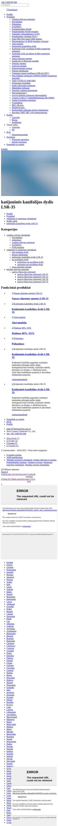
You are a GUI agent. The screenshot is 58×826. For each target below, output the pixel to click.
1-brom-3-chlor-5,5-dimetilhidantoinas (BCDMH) (33, 98)
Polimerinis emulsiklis (21, 83)
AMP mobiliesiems (14, 457)
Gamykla (16, 117)
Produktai (10, 17)
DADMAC (17, 26)
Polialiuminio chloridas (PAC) (24, 36)
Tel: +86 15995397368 (16, 434)
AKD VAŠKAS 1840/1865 (24, 80)
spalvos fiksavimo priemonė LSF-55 (32, 282)
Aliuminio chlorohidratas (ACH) (26, 34)
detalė (24, 379)
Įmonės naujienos (19, 142)
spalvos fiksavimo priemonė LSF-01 (32, 274)
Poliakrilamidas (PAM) (21, 29)
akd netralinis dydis (20, 252)
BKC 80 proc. (18, 105)
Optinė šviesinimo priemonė (24, 100)
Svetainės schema (13, 455)
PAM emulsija (18, 247)
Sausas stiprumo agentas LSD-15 (30, 298)
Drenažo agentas (19, 63)
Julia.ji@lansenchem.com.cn (18, 429)
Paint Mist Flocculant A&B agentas (27, 39)
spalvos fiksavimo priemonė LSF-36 (32, 279)
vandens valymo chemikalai (18, 235)
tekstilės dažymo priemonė (17, 269)
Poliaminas (16, 24)
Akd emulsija (17, 44)
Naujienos (10, 137)
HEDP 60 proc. (18, 107)
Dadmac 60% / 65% (23, 333)
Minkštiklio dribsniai (20, 88)
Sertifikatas (16, 122)
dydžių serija (11, 221)
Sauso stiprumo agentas (22, 58)
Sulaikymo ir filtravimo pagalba (25, 61)
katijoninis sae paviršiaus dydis (30, 262)
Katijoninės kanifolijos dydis (24, 46)
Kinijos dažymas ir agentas (44, 460)
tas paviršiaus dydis (20, 259)
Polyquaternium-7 (19, 93)
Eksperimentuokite (20, 134)
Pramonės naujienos (20, 139)
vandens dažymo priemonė (23, 242)
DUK (8, 422)
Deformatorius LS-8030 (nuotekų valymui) (30, 41)
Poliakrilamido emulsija (16, 462)
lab (13, 130)
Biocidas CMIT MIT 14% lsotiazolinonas (29, 112)
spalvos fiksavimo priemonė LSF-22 (32, 277)
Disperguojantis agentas (22, 68)
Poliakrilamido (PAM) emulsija (25, 31)
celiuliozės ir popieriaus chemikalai (21, 218)
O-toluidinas (17, 103)
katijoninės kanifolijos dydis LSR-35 (22, 223)
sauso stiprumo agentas (21, 267)
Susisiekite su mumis (15, 144)
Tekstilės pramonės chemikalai (19, 460)
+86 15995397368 (9, 2)
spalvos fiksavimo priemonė (24, 272)
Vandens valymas (35, 462)
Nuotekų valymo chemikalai (37, 465)
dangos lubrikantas (20, 255)
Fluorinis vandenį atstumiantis (24, 90)
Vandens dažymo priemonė (23, 19)
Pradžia (9, 14)
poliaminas (16, 240)
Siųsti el (4, 472)
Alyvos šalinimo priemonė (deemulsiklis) (29, 95)
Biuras (14, 120)
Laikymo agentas (19, 66)
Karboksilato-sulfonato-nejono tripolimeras (30, 110)
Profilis (9, 115)
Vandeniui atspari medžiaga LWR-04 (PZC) (30, 73)
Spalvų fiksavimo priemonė (23, 85)
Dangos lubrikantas (20, 71)
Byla (8, 132)
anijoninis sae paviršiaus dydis (30, 264)
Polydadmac (17, 22)
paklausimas (17, 379)
